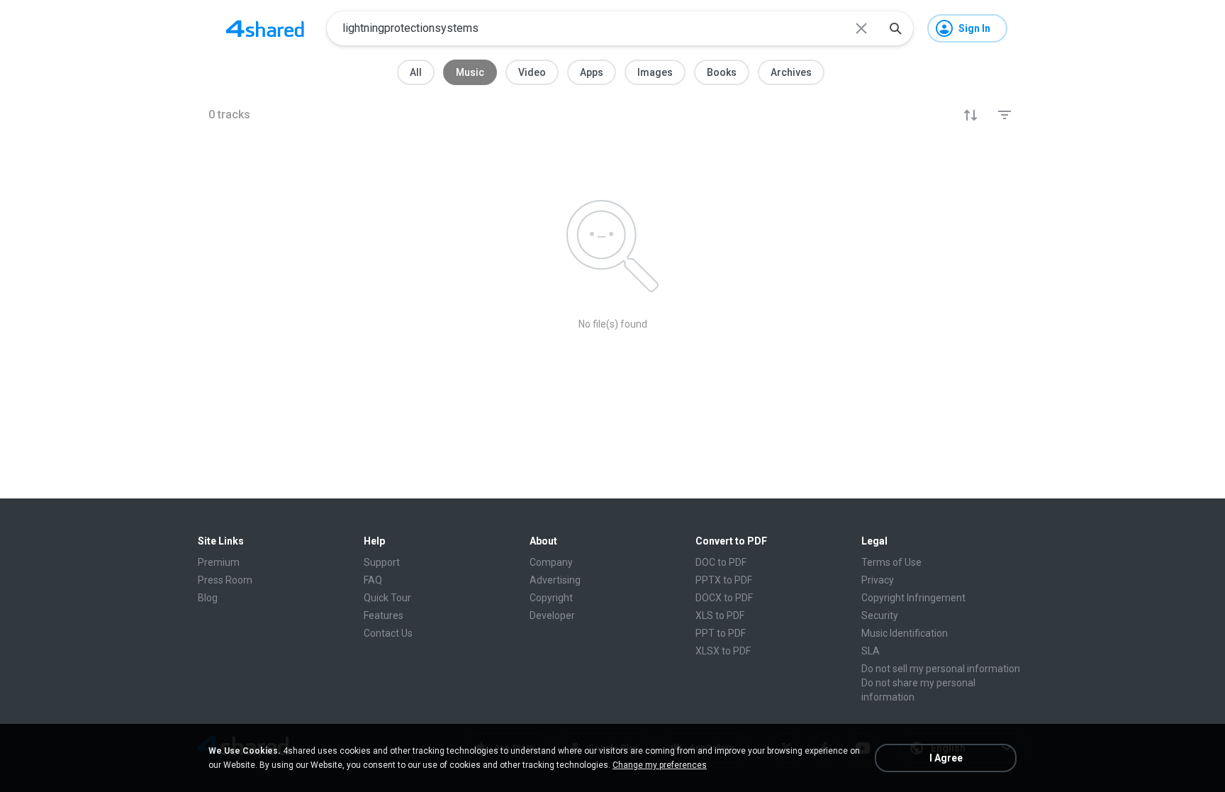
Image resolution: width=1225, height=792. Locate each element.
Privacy (877, 580)
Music (470, 72)
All (416, 72)
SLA (870, 651)
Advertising (555, 580)
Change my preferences (659, 765)
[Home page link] (265, 28)
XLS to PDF (719, 615)
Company (551, 562)
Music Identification (904, 633)
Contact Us (388, 633)
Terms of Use (891, 562)
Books (722, 72)
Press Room (225, 580)
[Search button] (895, 28)
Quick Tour (387, 597)
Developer (552, 615)
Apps (591, 72)
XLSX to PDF (723, 651)
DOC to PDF (720, 562)
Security (879, 615)
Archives (791, 72)
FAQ (373, 580)
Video (532, 72)
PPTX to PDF (723, 580)
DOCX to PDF (724, 597)
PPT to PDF (720, 633)
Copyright (551, 597)
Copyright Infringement (913, 597)
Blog (208, 597)
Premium (219, 562)
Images (655, 72)
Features (383, 615)
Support (382, 562)
